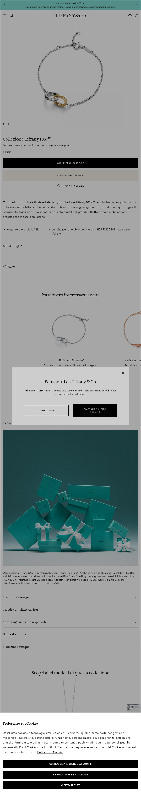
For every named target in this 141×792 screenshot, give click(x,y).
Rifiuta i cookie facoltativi (70, 774)
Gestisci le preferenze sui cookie (70, 764)
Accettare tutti (70, 785)
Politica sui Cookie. (50, 752)
